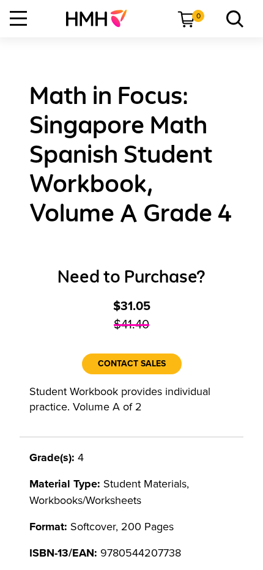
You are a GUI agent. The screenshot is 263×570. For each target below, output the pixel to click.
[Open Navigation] (18, 18)
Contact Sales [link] (132, 363)
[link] (101, 18)
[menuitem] (101, 18)
